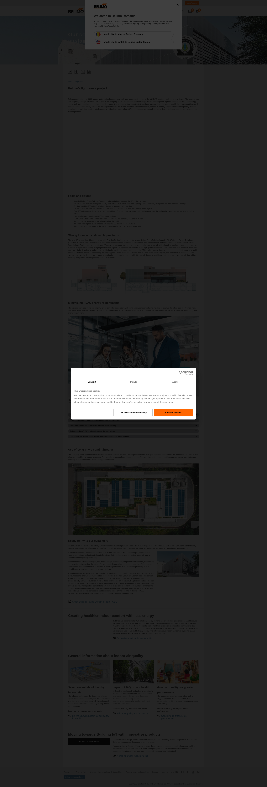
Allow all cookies (173, 412)
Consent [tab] (92, 382)
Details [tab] (133, 382)
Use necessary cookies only (133, 412)
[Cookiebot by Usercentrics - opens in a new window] (181, 373)
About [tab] (175, 382)
